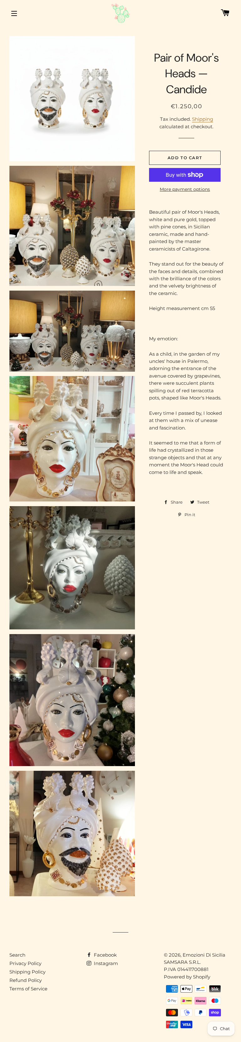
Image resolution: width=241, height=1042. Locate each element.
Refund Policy (25, 980)
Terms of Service (28, 989)
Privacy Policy (25, 963)
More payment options (185, 189)
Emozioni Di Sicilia (204, 955)
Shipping (202, 119)
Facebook (105, 955)
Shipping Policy (27, 972)
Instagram (105, 963)
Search (17, 955)
